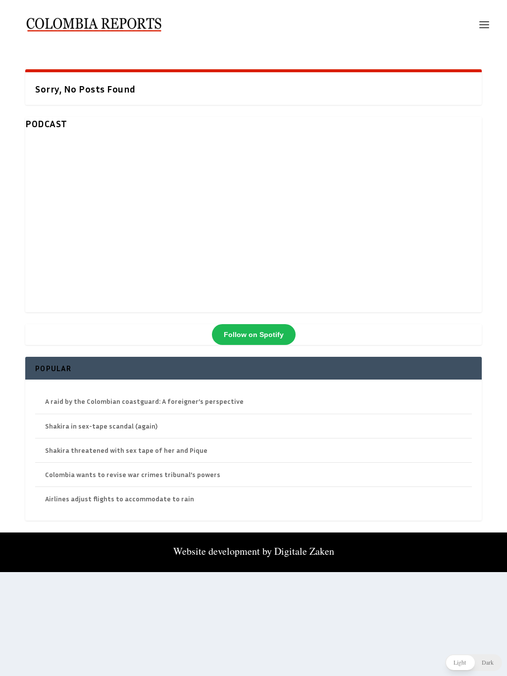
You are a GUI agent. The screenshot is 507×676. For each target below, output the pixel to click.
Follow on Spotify (254, 334)
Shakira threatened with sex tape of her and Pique (126, 450)
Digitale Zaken (304, 551)
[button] (473, 662)
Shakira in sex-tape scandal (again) (101, 426)
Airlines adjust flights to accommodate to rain (119, 498)
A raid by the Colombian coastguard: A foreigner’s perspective (144, 401)
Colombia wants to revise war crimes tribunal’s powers (132, 474)
